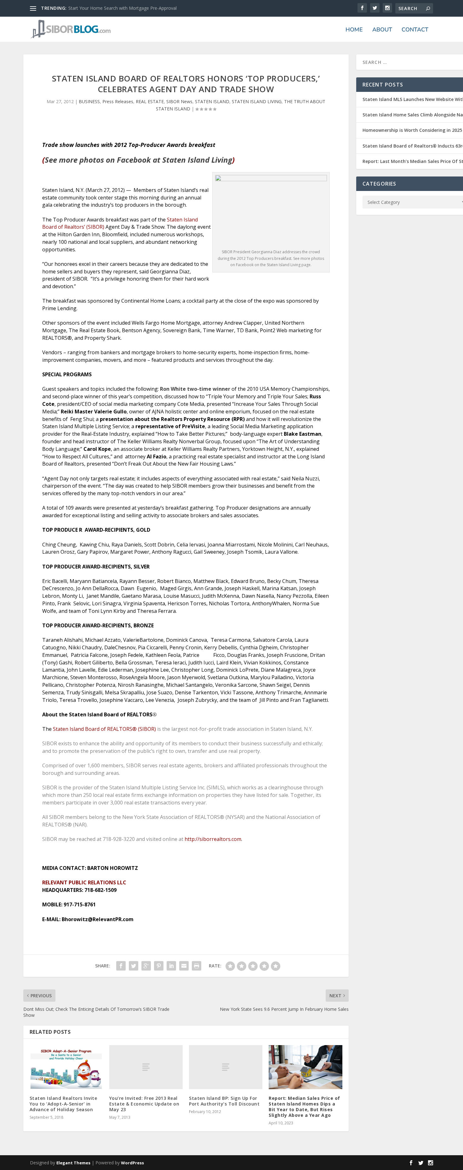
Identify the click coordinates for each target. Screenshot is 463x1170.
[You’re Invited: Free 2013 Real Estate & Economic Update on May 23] (146, 1067)
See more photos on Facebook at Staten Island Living (138, 159)
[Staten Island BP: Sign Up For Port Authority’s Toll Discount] (225, 1067)
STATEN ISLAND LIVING (257, 101)
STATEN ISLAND (212, 101)
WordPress (132, 1163)
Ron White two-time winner (195, 388)
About (382, 30)
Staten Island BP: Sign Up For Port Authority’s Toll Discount (224, 1101)
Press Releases (117, 101)
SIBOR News (179, 101)
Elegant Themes (73, 1163)
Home (354, 30)
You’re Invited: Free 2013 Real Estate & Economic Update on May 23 (144, 1103)
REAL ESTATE (150, 101)
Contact (415, 30)
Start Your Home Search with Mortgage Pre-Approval (122, 8)
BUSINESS (89, 101)
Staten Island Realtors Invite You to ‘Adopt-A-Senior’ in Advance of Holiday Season (63, 1103)
